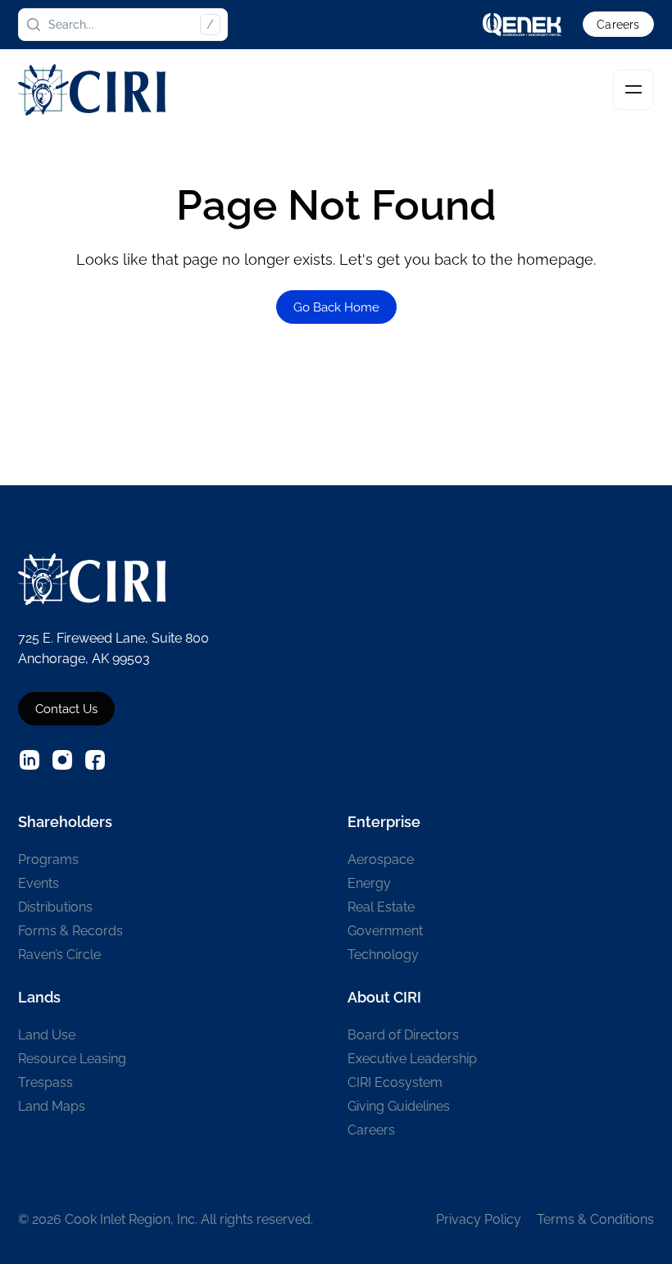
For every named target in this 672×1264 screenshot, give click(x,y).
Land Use (46, 1035)
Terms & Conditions (595, 1219)
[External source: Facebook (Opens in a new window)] (95, 759)
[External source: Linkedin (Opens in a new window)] (29, 759)
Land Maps (51, 1106)
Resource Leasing (72, 1058)
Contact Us (66, 709)
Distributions (55, 907)
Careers (618, 24)
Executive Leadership (412, 1058)
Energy (369, 883)
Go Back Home (336, 307)
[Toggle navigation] (633, 90)
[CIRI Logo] (92, 90)
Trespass (45, 1082)
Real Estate (381, 907)
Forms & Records (70, 931)
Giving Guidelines (398, 1106)
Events (38, 883)
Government (385, 931)
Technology (383, 954)
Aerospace (380, 859)
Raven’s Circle (59, 954)
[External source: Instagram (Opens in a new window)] (62, 759)
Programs (48, 859)
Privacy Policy (478, 1219)
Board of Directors (403, 1035)
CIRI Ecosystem (395, 1082)
